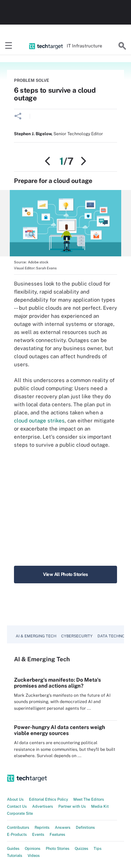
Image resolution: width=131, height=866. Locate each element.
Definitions (85, 827)
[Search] (122, 46)
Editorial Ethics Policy (48, 799)
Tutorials (14, 855)
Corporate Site (20, 813)
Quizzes (81, 848)
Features (57, 834)
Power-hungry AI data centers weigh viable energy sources (59, 730)
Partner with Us (72, 806)
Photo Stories (58, 848)
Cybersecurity (77, 636)
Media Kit (100, 806)
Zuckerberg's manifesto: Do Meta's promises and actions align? (57, 683)
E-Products (17, 834)
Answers (63, 827)
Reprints (42, 827)
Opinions (33, 848)
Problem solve (31, 80)
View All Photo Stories (65, 574)
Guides (13, 848)
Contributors (18, 827)
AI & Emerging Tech (36, 636)
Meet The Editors (88, 799)
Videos (34, 855)
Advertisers (42, 806)
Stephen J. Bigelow (32, 133)
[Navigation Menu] (8, 46)
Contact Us (17, 806)
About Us (15, 799)
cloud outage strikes (39, 421)
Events (38, 834)
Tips (98, 848)
